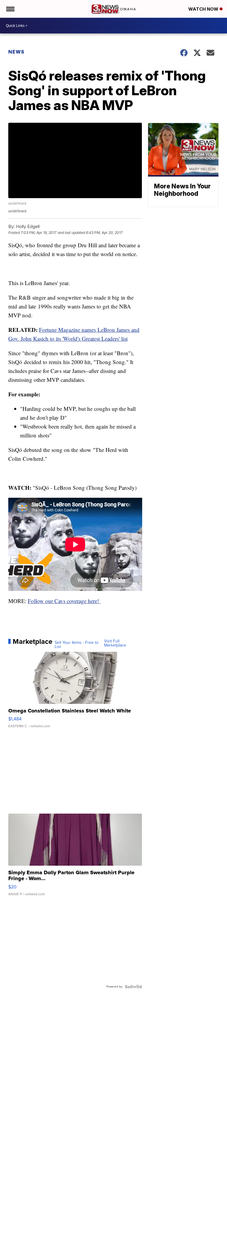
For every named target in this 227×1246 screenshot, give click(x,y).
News (16, 52)
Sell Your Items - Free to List (76, 645)
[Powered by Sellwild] (133, 987)
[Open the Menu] (9, 9)
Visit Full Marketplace (115, 643)
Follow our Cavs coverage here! (64, 601)
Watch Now (204, 9)
